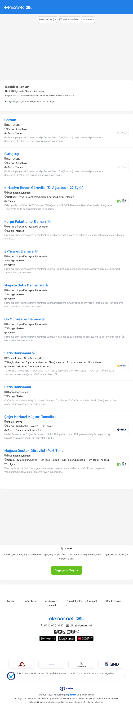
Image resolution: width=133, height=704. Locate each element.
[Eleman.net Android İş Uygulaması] (47, 638)
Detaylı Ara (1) (47, 19)
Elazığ (8, 101)
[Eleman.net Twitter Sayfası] (60, 631)
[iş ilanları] (18, 7)
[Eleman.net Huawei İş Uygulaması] (85, 638)
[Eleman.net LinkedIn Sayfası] (68, 631)
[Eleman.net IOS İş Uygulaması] (66, 638)
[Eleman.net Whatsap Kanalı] (77, 631)
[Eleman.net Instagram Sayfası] (64, 631)
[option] (22, 664)
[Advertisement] (66, 53)
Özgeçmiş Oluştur (66, 570)
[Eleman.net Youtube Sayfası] (73, 631)
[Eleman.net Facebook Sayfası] (55, 631)
